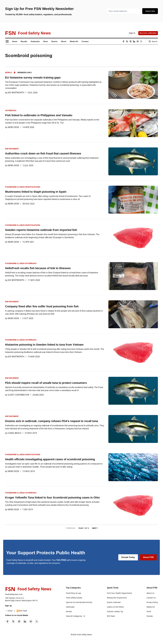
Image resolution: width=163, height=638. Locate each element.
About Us (150, 593)
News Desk (13, 127)
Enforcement (12, 149)
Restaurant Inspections (117, 597)
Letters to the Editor (115, 607)
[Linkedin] (134, 41)
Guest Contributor (18, 394)
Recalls (69, 611)
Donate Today (128, 557)
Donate (150, 616)
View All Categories (74, 616)
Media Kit (151, 607)
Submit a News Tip (115, 611)
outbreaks (10, 110)
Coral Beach (14, 433)
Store (149, 611)
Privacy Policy (152, 602)
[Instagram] (130, 41)
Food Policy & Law (73, 593)
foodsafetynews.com (14, 594)
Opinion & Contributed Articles (79, 602)
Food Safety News (84, 634)
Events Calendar (114, 602)
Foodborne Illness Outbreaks (20, 263)
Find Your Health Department (119, 593)
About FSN (148, 557)
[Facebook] (123, 41)
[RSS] (141, 41)
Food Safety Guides (74, 597)
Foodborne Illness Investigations (22, 187)
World (8, 72)
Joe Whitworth (16, 92)
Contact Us (151, 597)
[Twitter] (127, 41)
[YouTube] (138, 41)
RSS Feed (111, 616)
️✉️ (8, 610)
